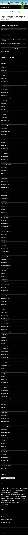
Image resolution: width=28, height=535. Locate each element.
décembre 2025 (4, 89)
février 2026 (4, 84)
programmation (9, 498)
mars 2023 (3, 181)
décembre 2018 (4, 323)
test (16, 502)
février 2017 (4, 385)
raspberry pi (5, 500)
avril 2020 (3, 279)
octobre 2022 (4, 195)
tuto (18, 502)
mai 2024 (3, 142)
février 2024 (4, 151)
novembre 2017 (4, 360)
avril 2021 (3, 245)
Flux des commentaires (6, 519)
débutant (19, 490)
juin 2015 (3, 440)
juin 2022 (3, 206)
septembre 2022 (5, 198)
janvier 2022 (4, 220)
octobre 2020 (4, 262)
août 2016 (3, 401)
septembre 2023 (5, 164)
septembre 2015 (5, 432)
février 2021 (4, 251)
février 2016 (4, 418)
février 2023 (4, 184)
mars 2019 (3, 315)
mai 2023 (3, 176)
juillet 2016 (3, 404)
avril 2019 (3, 312)
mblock (7, 496)
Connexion (3, 514)
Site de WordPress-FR (6, 522)
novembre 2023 (4, 159)
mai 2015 (3, 443)
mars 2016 (3, 415)
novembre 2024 (4, 125)
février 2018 (4, 351)
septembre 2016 (5, 399)
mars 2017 (3, 382)
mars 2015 (3, 449)
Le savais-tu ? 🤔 (5, 51)
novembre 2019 (4, 293)
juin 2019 (3, 307)
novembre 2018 (4, 326)
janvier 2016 (4, 421)
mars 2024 (3, 148)
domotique (9, 490)
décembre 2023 (4, 156)
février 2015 (4, 451)
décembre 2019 (4, 290)
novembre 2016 (4, 393)
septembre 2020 (5, 265)
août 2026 (3, 67)
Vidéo (2, 19)
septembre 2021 (5, 231)
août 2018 (3, 334)
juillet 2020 (3, 270)
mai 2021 (3, 243)
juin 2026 (3, 73)
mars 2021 (3, 248)
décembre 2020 (4, 256)
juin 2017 (3, 373)
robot (12, 500)
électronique (4, 504)
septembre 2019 (5, 298)
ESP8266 (23, 490)
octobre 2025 (4, 95)
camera (16, 488)
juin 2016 (3, 407)
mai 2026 (3, 75)
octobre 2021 (4, 229)
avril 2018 (3, 346)
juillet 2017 (3, 371)
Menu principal (26, 7)
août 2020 (3, 268)
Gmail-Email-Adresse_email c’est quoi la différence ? (13, 43)
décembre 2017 (4, 357)
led (22, 494)
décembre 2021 (4, 223)
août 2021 (3, 234)
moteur (25, 496)
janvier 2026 (4, 86)
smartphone (17, 500)
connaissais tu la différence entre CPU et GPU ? (12, 46)
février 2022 (4, 217)
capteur (20, 488)
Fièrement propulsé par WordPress (8, 533)
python (24, 498)
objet (4, 498)
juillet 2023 (3, 170)
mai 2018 (3, 343)
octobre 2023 (4, 162)
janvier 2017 (4, 387)
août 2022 (3, 201)
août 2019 (3, 301)
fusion (6, 492)
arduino (6, 488)
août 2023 (3, 167)
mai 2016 (3, 410)
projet (15, 498)
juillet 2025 (3, 103)
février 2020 (4, 284)
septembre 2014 (5, 465)
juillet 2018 (3, 337)
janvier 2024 (4, 153)
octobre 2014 (4, 463)
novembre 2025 (4, 92)
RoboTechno (5, 7)
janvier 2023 (4, 187)
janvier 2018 (4, 354)
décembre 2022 (4, 190)
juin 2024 (3, 139)
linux (2, 496)
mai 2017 (3, 376)
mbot (11, 496)
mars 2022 (3, 215)
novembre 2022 (4, 192)
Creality (3, 490)
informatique (16, 494)
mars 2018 (3, 348)
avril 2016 (3, 412)
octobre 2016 (4, 396)
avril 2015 (3, 446)
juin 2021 (3, 240)
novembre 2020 (4, 259)
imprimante (15, 492)
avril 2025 (3, 112)
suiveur (24, 500)
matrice (4, 496)
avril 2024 (3, 145)
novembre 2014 (4, 460)
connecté (25, 488)
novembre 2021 (4, 226)
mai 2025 (3, 109)
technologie (5, 502)
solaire (20, 500)
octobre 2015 (4, 429)
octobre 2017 (4, 362)
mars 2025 (3, 114)
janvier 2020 (4, 287)
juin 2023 (3, 173)
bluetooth (12, 488)
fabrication (3, 492)
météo (2, 498)
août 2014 (3, 468)
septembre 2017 (5, 365)
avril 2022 (3, 212)
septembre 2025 (5, 98)
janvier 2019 (4, 321)
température (12, 502)
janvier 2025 (4, 120)
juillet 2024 (3, 137)
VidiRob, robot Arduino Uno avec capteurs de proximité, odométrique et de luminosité (13, 17)
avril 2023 (3, 178)
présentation (19, 498)
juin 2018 (3, 340)
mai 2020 (3, 276)
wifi (21, 502)
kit (19, 494)
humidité (9, 492)
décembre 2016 (4, 390)
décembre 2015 (4, 424)
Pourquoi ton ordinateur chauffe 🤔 (9, 48)
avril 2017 (3, 379)
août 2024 (3, 134)
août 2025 (3, 100)
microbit (22, 496)
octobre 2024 (4, 128)
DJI (6, 490)
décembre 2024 (4, 123)
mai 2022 (3, 209)
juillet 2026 (3, 70)
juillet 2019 (3, 304)
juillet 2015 (3, 438)
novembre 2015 (4, 426)
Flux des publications (6, 516)
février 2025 (4, 117)
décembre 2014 (4, 457)
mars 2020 (3, 282)
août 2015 (3, 435)
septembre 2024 (5, 131)
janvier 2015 (4, 454)
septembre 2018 (5, 332)
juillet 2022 (3, 203)
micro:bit (16, 496)
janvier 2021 (4, 254)
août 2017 (3, 368)
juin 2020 (3, 273)
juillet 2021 (3, 237)
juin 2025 (3, 106)
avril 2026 (3, 78)
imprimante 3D (7, 494)
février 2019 (4, 318)
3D (1, 488)
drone (15, 490)
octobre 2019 (4, 295)
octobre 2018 (4, 329)
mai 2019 (3, 309)
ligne (24, 494)
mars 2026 (3, 81)
